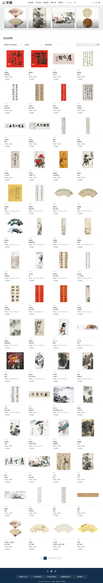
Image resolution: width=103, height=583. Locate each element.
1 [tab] (50, 31)
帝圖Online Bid (23, 576)
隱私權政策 (58, 581)
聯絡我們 (53, 581)
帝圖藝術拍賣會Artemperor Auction (7, 2)
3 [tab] (52, 31)
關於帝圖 (80, 576)
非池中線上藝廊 (51, 576)
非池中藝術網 (37, 576)
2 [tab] (51, 31)
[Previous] (2, 18)
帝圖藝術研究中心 (65, 576)
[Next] (101, 18)
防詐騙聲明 (63, 581)
